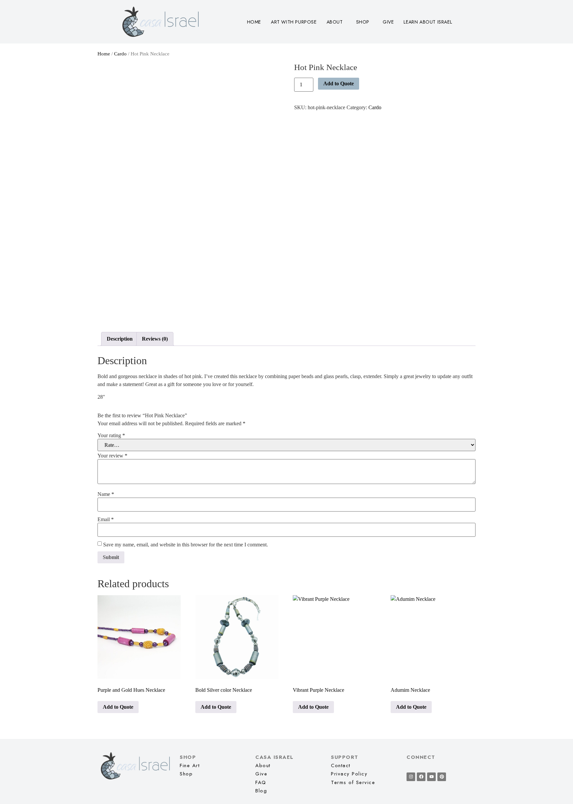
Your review (112, 455)
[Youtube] (431, 776)
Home (254, 22)
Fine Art (190, 765)
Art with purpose (294, 22)
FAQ (260, 782)
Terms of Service (353, 782)
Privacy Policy (349, 773)
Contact (340, 765)
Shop (362, 22)
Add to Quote (338, 83)
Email (105, 519)
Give (388, 22)
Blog (261, 790)
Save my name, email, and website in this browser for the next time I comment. (185, 544)
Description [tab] (120, 339)
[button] (336, 22)
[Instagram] (411, 776)
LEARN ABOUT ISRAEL (428, 22)
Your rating (111, 435)
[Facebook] (421, 776)
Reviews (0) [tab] (155, 339)
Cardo (120, 53)
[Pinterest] (441, 776)
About (335, 22)
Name (105, 494)
